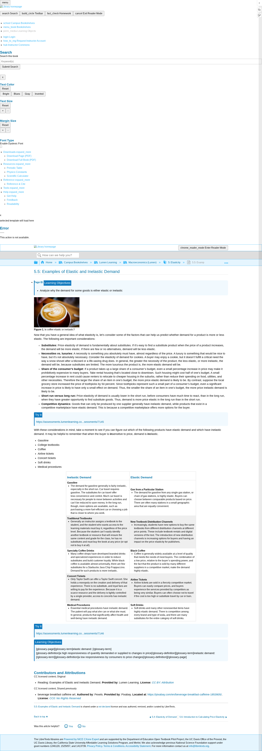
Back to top (39, 716)
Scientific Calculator (17, 176)
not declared (104, 706)
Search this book (9, 56)
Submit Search (10, 66)
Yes (71, 726)
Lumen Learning (108, 262)
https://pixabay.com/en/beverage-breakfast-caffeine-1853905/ (185, 694)
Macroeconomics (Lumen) (142, 262)
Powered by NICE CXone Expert (82, 739)
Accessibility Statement (138, 746)
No (84, 726)
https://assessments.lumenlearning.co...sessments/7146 (70, 633)
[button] (12, 200)
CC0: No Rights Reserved (65, 698)
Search (39, 255)
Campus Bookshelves (75, 262)
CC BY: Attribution (163, 682)
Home (49, 262)
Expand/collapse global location (226, 261)
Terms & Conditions (113, 746)
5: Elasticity (174, 262)
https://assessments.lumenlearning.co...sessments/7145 (70, 421)
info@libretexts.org (198, 746)
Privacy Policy (94, 746)
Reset (5, 88)
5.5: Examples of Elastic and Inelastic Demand (57, 706)
